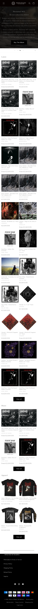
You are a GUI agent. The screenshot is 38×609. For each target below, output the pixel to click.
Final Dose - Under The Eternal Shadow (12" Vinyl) (9, 138)
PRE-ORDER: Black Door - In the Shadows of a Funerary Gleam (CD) (9, 110)
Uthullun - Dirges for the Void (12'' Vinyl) (28, 222)
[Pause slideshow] (36, 50)
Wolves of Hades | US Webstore (16, 599)
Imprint (6, 576)
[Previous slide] (15, 50)
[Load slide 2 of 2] (20, 50)
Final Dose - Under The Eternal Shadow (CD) (27, 388)
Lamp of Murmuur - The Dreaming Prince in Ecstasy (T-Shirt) (9, 498)
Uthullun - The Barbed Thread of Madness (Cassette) (9, 361)
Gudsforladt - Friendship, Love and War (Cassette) (10, 277)
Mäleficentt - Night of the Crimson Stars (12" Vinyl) (9, 166)
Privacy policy (29, 599)
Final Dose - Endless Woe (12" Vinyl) (26, 109)
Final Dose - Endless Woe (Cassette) (7, 250)
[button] (4, 3)
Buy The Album (19, 42)
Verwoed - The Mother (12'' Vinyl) (9, 221)
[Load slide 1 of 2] (18, 50)
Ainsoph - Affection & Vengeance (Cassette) (9, 333)
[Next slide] (23, 50)
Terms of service (19, 602)
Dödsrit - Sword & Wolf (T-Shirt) (9, 525)
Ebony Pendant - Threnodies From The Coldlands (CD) (9, 194)
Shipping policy (29, 602)
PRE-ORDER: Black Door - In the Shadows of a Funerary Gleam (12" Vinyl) (10, 81)
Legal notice (20, 605)
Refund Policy (8, 572)
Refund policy (10, 602)
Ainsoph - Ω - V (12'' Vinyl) (26, 304)
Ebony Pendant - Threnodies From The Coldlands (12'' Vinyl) (27, 166)
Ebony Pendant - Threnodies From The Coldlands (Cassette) (27, 194)
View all (19, 399)
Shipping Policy (8, 568)
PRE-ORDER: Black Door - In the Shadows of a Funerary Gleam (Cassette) (27, 81)
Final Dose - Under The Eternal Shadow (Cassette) (9, 388)
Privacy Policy (8, 564)
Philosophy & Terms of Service (13, 559)
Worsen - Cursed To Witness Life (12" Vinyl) (27, 250)
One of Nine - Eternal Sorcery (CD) (8, 305)
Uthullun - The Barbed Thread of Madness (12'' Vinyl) (27, 361)
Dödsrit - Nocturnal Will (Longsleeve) (25, 526)
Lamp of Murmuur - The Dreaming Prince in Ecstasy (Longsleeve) (27, 498)
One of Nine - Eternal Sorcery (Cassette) (26, 277)
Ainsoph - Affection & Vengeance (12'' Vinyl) (27, 333)
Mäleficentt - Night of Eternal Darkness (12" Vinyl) (26, 138)
